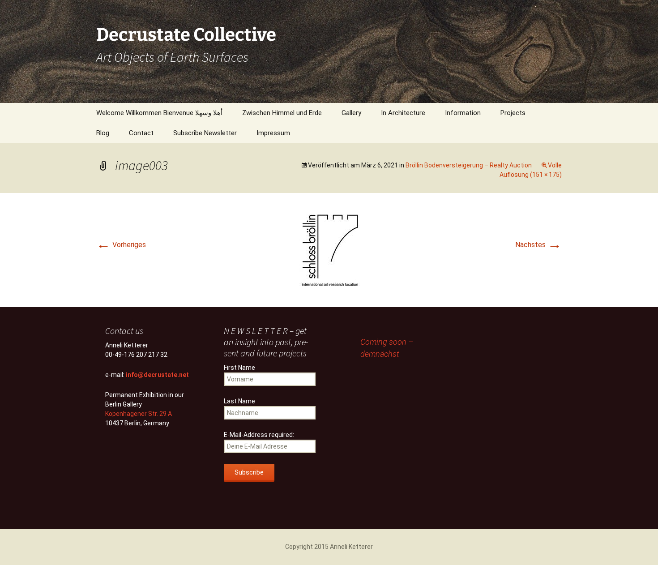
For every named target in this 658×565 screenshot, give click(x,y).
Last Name (239, 401)
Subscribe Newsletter (205, 133)
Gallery (351, 113)
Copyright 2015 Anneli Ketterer (329, 546)
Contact (141, 133)
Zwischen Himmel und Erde (282, 113)
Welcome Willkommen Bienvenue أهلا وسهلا (159, 113)
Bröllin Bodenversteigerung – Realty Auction (469, 165)
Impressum (273, 133)
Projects (513, 113)
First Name (239, 367)
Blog (102, 133)
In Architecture (403, 113)
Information (463, 113)
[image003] (329, 249)
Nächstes (538, 244)
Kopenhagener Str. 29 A (138, 413)
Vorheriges (121, 244)
